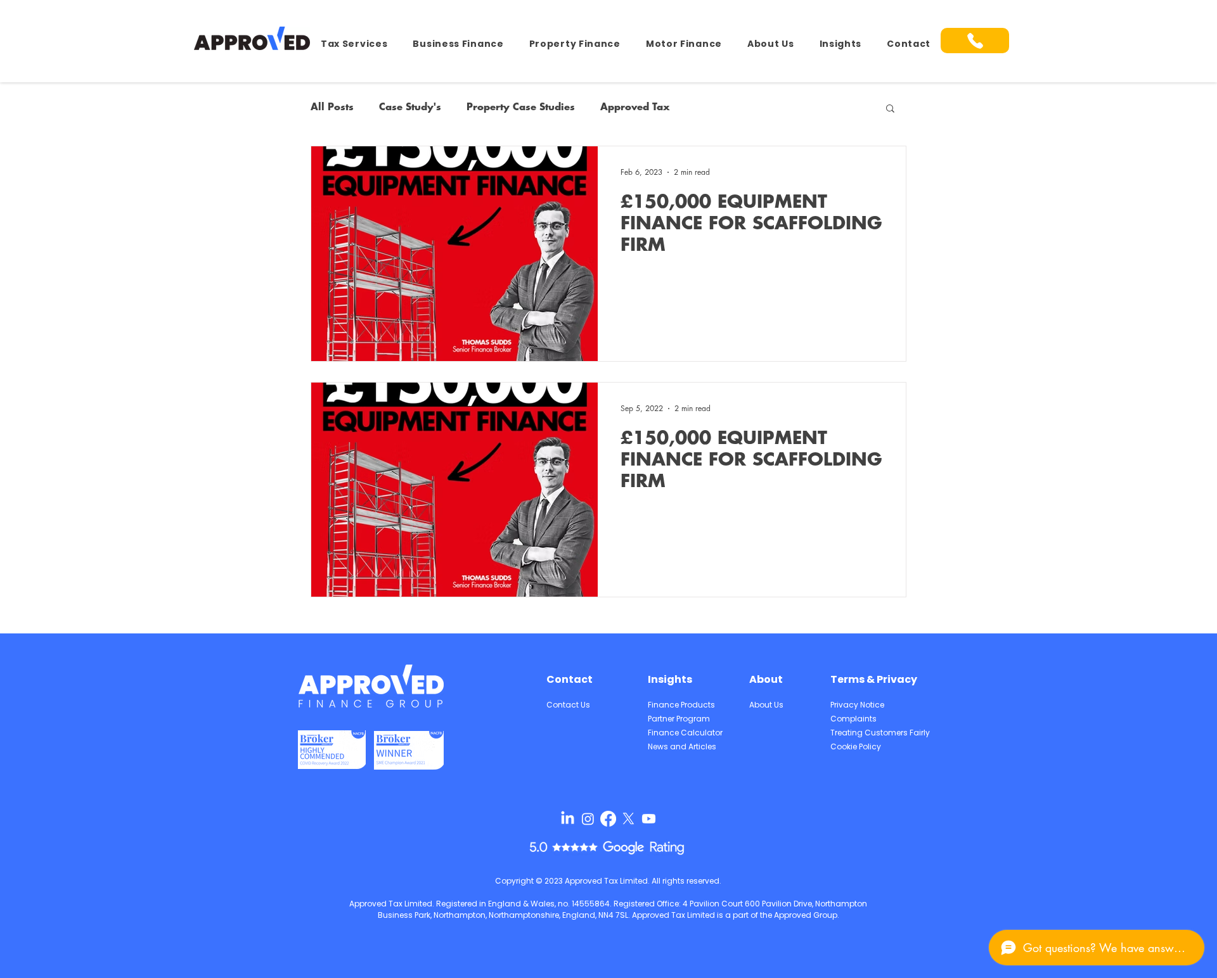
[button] (354, 44)
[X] (628, 819)
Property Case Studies (521, 107)
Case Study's (410, 107)
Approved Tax (635, 107)
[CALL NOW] (975, 40)
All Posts (332, 107)
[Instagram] (588, 819)
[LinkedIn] (568, 819)
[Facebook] (608, 819)
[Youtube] (649, 819)
